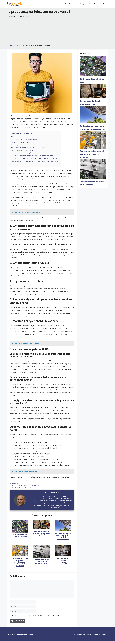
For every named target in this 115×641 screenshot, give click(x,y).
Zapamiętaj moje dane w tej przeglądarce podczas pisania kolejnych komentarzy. (36, 615)
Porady (105, 4)
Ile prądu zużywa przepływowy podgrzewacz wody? (26, 485)
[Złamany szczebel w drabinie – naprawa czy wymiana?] (93, 91)
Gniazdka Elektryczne (80, 4)
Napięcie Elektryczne (94, 4)
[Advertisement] (57, 31)
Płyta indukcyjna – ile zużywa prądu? (21, 487)
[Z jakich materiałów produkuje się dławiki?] (93, 66)
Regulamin (96, 634)
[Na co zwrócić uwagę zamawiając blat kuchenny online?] (93, 169)
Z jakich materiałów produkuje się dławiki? (20, 535)
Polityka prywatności (79, 634)
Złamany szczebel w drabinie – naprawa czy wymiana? (41, 533)
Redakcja (104, 634)
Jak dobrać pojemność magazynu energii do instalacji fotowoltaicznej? (63, 536)
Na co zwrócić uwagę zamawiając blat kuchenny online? (41, 561)
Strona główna (11, 45)
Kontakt (89, 634)
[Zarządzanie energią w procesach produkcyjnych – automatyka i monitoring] (93, 140)
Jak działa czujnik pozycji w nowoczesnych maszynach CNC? (62, 561)
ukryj (32, 133)
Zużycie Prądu (68, 4)
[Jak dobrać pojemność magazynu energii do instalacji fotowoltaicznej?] (93, 115)
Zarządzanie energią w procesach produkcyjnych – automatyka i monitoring (20, 562)
